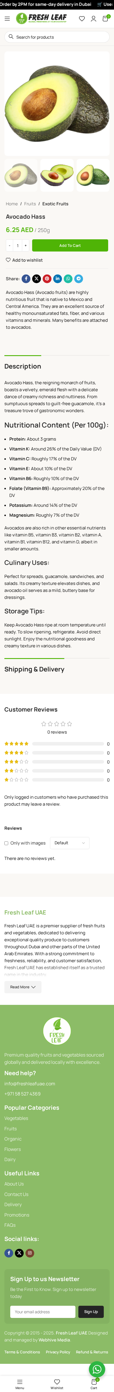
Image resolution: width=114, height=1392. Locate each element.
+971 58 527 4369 (22, 1094)
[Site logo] (41, 18)
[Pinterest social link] (47, 278)
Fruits (30, 204)
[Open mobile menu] (7, 18)
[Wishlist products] (82, 18)
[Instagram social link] (29, 1253)
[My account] (93, 18)
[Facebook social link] (26, 278)
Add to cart (70, 245)
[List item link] (57, 1118)
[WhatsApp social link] (68, 278)
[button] (10, 103)
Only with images (28, 843)
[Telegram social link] (78, 278)
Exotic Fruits (55, 204)
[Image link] (57, 1031)
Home (12, 204)
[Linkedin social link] (57, 278)
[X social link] (36, 278)
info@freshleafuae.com (29, 1083)
